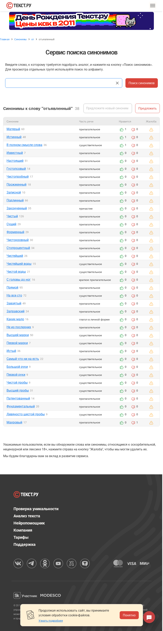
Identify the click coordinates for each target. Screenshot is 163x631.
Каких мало (15, 319)
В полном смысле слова (24, 145)
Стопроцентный (18, 248)
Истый (11, 351)
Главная (5, 39)
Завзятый (14, 303)
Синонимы (20, 39)
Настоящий (15, 161)
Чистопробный (18, 176)
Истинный (14, 137)
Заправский (15, 311)
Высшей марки (18, 335)
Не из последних (19, 327)
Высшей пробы (18, 390)
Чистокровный (18, 240)
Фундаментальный (21, 406)
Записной (14, 192)
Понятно (129, 615)
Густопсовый (16, 169)
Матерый (13, 129)
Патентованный (18, 398)
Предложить (147, 108)
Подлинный (15, 200)
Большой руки (17, 367)
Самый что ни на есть (23, 359)
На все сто (14, 295)
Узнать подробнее (51, 620)
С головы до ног (19, 279)
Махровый (14, 422)
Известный (15, 153)
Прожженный (16, 184)
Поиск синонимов (142, 83)
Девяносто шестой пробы (26, 414)
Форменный (15, 232)
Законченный (17, 208)
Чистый (12, 216)
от (32, 39)
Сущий (11, 224)
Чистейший (15, 256)
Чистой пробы (17, 382)
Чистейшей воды (19, 264)
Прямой (12, 287)
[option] (81, 21)
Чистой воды (16, 272)
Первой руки (16, 375)
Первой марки (17, 343)
